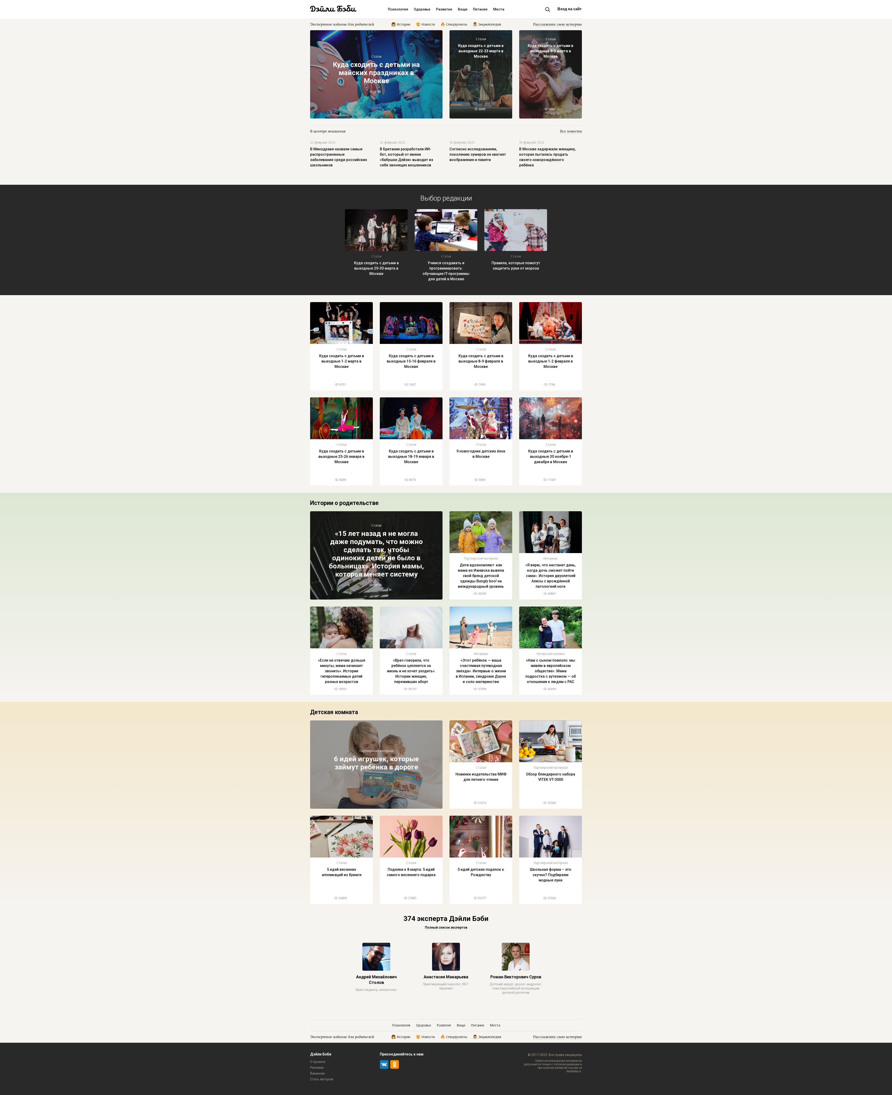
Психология (398, 9)
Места (498, 9)
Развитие (444, 9)
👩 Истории (400, 24)
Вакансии (317, 1073)
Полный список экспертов (446, 927)
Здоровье (422, 9)
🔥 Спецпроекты (453, 24)
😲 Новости (425, 24)
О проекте (317, 1062)
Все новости (571, 131)
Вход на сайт (570, 9)
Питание (480, 9)
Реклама (317, 1067)
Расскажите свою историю (557, 24)
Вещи (462, 9)
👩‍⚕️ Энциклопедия (487, 24)
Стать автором (321, 1079)
